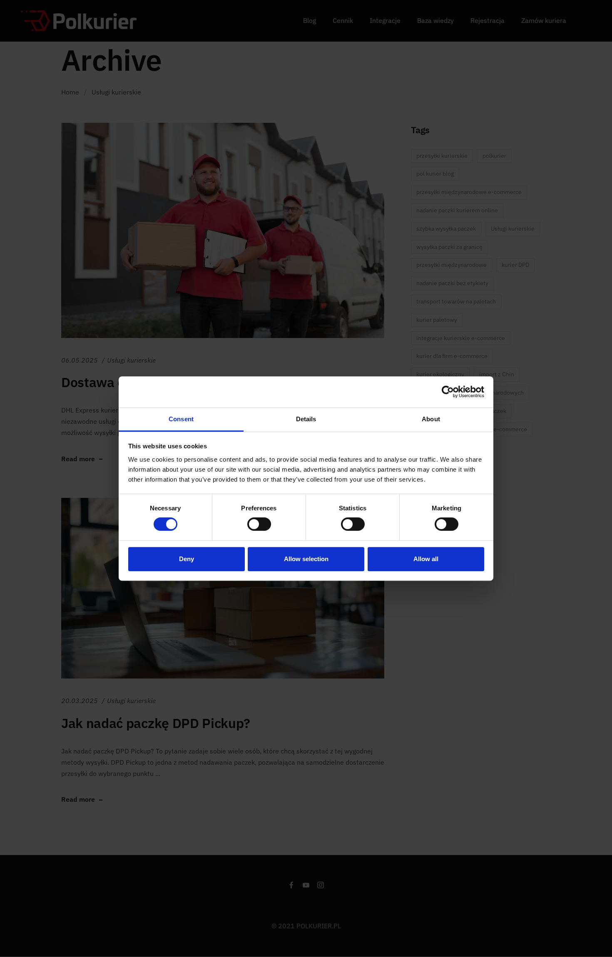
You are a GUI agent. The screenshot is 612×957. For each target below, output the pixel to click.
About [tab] (431, 419)
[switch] (259, 524)
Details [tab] (306, 419)
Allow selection (306, 558)
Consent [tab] (181, 419)
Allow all (425, 558)
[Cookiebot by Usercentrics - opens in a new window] (447, 391)
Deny (186, 558)
